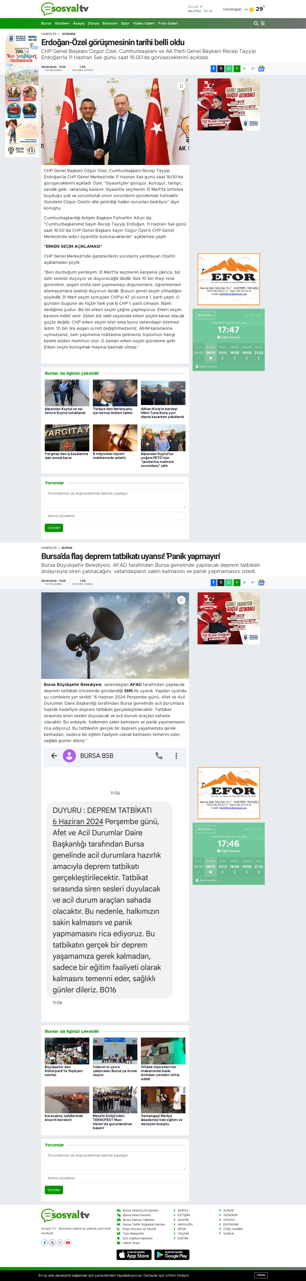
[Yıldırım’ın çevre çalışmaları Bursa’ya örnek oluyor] (115, 1051)
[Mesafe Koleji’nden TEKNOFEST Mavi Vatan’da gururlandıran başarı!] (115, 1099)
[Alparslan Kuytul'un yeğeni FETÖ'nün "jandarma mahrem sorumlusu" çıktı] (163, 437)
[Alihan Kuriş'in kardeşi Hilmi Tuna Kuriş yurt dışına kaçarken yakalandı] (163, 392)
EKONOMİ (230, 1224)
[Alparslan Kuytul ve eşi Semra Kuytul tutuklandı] (67, 392)
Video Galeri (144, 23)
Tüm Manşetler (133, 1233)
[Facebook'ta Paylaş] (213, 68)
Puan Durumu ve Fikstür (139, 1229)
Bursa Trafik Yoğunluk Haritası (144, 1224)
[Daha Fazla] (237, 68)
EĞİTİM (183, 1238)
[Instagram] (60, 1242)
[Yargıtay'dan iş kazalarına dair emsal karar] (67, 437)
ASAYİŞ (183, 1219)
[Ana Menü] (262, 23)
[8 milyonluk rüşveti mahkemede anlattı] (115, 437)
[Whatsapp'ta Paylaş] (229, 68)
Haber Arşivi (131, 1243)
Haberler (49, 34)
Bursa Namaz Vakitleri (138, 1219)
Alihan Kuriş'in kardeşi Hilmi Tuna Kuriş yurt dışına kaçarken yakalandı (162, 413)
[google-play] (172, 1254)
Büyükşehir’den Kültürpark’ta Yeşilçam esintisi (64, 1071)
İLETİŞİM (184, 1215)
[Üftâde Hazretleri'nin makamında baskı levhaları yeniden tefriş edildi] (163, 1051)
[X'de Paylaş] (220, 68)
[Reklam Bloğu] (229, 279)
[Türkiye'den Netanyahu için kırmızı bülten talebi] (115, 392)
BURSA (67, 548)
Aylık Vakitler (208, 366)
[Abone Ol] (261, 69)
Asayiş (79, 23)
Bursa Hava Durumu (137, 1215)
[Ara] (256, 23)
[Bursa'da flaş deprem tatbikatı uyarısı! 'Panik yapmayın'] (115, 635)
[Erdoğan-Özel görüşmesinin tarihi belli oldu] (115, 121)
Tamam (261, 1275)
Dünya (93, 23)
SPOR (182, 1229)
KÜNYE (228, 1210)
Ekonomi (110, 23)
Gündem (62, 23)
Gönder (54, 528)
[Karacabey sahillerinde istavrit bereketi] (67, 1099)
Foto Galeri (168, 23)
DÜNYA (229, 1219)
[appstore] (135, 1254)
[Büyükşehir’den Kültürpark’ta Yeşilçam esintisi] (67, 1051)
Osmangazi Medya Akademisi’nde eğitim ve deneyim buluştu (161, 1120)
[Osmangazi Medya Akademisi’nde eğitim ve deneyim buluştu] (163, 1099)
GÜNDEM (68, 34)
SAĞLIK (228, 1233)
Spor (125, 23)
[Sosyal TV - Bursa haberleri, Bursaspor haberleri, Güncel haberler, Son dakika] (65, 9)
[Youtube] (67, 1242)
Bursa (46, 23)
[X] (52, 1242)
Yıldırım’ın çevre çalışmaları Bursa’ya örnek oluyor (115, 1071)
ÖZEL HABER (233, 1229)
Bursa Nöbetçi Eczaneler (140, 1210)
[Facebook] (44, 1242)
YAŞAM (183, 1233)
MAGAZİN (185, 1224)
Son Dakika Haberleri (138, 1238)
